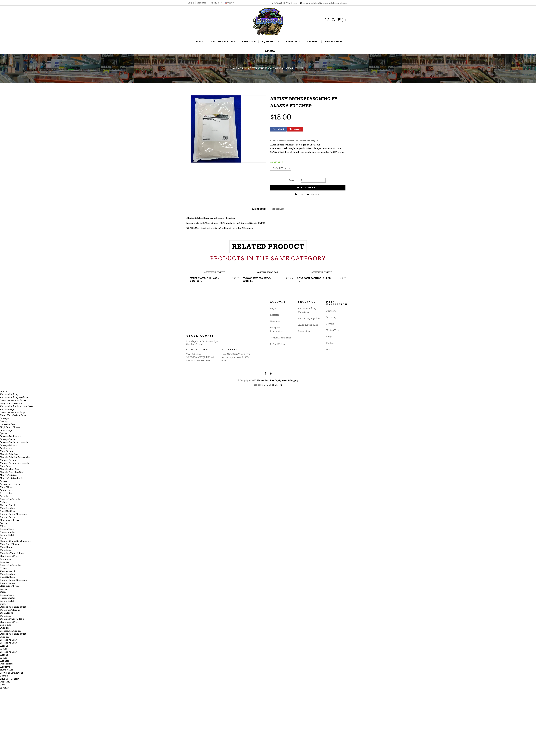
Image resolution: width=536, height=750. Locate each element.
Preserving (304, 331)
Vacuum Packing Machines (307, 310)
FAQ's (329, 336)
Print (301, 194)
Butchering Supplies (309, 318)
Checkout (275, 321)
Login (191, 3)
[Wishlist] (327, 19)
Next (346, 278)
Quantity (294, 180)
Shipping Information (276, 329)
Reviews (278, 209)
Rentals (330, 324)
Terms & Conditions (280, 338)
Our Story (331, 311)
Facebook (279, 129)
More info (259, 209)
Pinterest (296, 129)
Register (201, 3)
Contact (330, 343)
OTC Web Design (273, 385)
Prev (189, 278)
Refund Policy (277, 344)
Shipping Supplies (308, 325)
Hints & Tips (332, 330)
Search (329, 349)
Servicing (331, 317)
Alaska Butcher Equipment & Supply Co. (298, 141)
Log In (273, 308)
